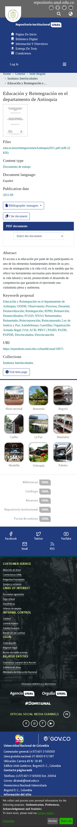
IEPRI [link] (48, 311)
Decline (52, 820)
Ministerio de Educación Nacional (20, 672)
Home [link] (7, 73)
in (66, 714)
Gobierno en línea (12, 667)
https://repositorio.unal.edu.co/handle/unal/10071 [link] (33, 348)
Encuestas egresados (13, 594)
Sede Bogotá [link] (37, 73)
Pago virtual (9, 599)
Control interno (10, 623)
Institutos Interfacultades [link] (23, 78)
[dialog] (38, 812)
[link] (18, 363)
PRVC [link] (42, 330)
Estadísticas (9, 603)
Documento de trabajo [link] (17, 166)
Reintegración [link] (34, 311)
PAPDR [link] (8, 334)
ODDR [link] (21, 306)
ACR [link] (32, 330)
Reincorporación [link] (29, 320)
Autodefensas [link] (29, 325)
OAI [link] (25, 330)
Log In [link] (14, 64)
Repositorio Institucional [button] (33, 25)
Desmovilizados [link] (13, 315)
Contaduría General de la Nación (19, 662)
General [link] (20, 73)
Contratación (9, 643)
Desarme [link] (63, 306)
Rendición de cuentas (14, 632)
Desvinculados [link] (24, 334)
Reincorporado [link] (51, 320)
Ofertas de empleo (12, 608)
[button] (58, 13)
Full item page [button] (18, 372)
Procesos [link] (51, 306)
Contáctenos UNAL (12, 574)
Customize (8, 820)
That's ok (66, 820)
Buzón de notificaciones (15, 652)
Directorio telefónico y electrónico (39, 684)
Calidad (7, 618)
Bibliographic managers (23, 205)
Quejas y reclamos (12, 584)
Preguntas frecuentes (13, 579)
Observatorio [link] (36, 306)
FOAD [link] (28, 315)
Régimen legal (10, 647)
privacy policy (46, 813)
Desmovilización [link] (13, 311)
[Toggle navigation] (65, 64)
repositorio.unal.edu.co (54, 2)
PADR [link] (62, 330)
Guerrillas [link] (46, 325)
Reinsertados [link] (53, 315)
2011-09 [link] (8, 195)
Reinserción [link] (61, 311)
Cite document (17, 216)
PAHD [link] (52, 330)
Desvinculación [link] (44, 334)
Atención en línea (12, 570)
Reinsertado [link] (10, 320)
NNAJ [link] (39, 315)
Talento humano (11, 628)
